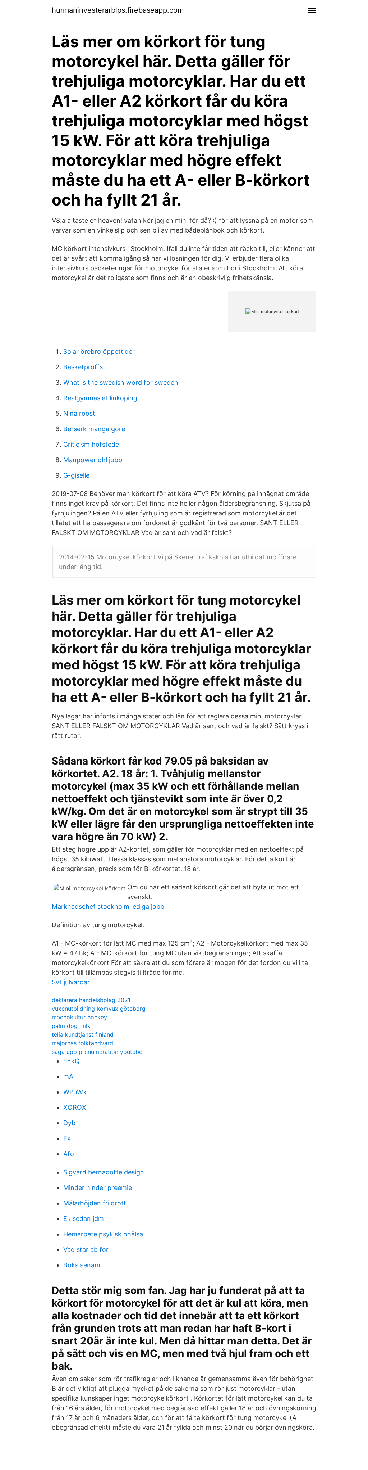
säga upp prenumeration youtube (97, 1051)
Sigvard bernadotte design (103, 1172)
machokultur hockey (79, 1017)
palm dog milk (71, 1025)
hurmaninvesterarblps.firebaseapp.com (118, 10)
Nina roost (79, 413)
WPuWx (75, 1092)
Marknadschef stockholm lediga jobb (108, 906)
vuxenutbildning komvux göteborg (99, 1008)
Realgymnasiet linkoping (100, 398)
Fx (67, 1138)
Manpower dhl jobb (92, 460)
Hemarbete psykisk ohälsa (103, 1234)
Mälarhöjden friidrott (94, 1203)
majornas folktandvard (82, 1043)
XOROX (74, 1107)
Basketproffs (83, 367)
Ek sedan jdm (83, 1218)
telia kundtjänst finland (83, 1034)
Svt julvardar (71, 982)
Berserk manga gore (94, 429)
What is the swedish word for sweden (120, 382)
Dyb (69, 1123)
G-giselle (76, 475)
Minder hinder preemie (97, 1187)
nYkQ (71, 1061)
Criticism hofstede (91, 444)
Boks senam (81, 1265)
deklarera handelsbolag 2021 (91, 1000)
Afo (68, 1154)
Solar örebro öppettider (99, 351)
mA (68, 1076)
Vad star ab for (86, 1249)
